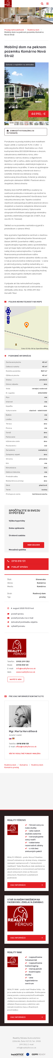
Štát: (9, 579)
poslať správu (19, 567)
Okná (8, 485)
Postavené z (11, 446)
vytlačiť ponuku (18, 626)
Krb (7, 463)
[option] (26, 15)
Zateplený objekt (13, 454)
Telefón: (11, 661)
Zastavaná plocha (13, 362)
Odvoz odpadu (12, 384)
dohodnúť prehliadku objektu (24, 622)
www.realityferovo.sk (25, 672)
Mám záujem (34, 545)
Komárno (24, 765)
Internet (9, 402)
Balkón (8, 415)
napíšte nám (16, 679)
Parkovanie (10, 437)
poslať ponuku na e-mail (22, 618)
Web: (9, 672)
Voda (8, 389)
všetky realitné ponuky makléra (24, 754)
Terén (8, 490)
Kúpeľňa (9, 406)
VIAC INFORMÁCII (17, 885)
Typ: (9, 597)
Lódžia (8, 419)
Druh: (9, 593)
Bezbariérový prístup (15, 481)
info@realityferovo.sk (26, 668)
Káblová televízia (13, 472)
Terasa (9, 424)
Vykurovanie (11, 411)
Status (9, 380)
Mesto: (10, 586)
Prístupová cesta (13, 494)
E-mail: (10, 668)
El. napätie (10, 393)
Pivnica (9, 428)
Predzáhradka (12, 476)
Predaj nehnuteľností (14, 30)
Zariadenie (10, 450)
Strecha (9, 459)
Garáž (8, 432)
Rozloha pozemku (13, 371)
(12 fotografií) (20, 132)
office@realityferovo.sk (26, 746)
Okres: (10, 583)
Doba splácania (16, 528)
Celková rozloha (12, 367)
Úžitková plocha (12, 375)
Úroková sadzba (17, 535)
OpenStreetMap (42, 349)
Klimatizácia (11, 468)
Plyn (7, 397)
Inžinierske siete (13, 441)
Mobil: (10, 665)
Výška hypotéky (17, 521)
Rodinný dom (33, 30)
